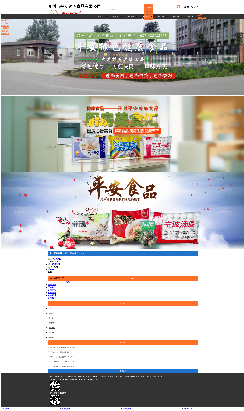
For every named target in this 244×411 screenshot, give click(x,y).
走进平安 (101, 16)
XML (96, 379)
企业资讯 (131, 16)
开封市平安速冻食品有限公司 (75, 379)
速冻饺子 (52, 298)
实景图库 (146, 16)
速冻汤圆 (52, 293)
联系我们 (176, 16)
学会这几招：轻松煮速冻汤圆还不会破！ (61, 362)
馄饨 (113, 9)
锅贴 (68, 282)
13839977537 (158, 376)
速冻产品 (116, 16)
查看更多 (123, 371)
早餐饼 (51, 287)
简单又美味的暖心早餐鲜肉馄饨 (58, 352)
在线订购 (161, 16)
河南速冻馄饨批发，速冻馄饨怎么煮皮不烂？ (63, 366)
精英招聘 (190, 16)
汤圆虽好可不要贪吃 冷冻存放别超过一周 (62, 347)
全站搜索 (149, 11)
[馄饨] (51, 269)
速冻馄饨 (52, 295)
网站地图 (90, 379)
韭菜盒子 (52, 285)
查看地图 (188, 408)
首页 (86, 16)
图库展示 (74, 253)
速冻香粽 (52, 290)
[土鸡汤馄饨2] (54, 259)
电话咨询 (5, 408)
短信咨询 (66, 408)
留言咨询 (127, 408)
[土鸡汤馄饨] (54, 264)
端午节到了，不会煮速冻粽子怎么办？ (61, 357)
